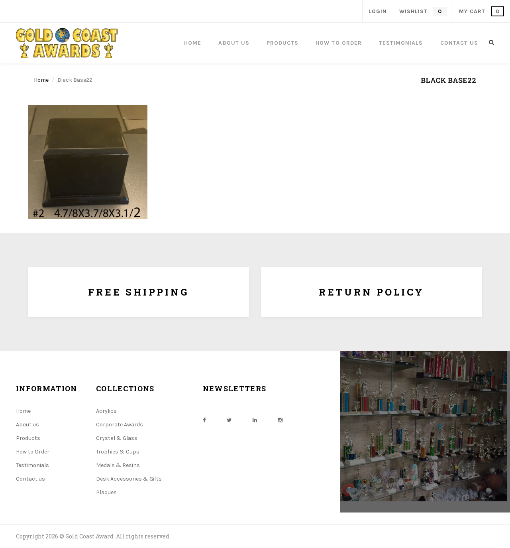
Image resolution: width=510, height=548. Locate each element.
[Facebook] (204, 420)
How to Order (32, 451)
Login (378, 11)
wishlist (420, 11)
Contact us (30, 478)
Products (28, 438)
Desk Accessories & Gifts (129, 478)
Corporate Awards (119, 424)
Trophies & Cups (117, 451)
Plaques (106, 492)
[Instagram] (280, 420)
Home (41, 80)
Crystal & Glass (116, 438)
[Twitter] (229, 420)
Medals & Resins (118, 465)
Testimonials (32, 465)
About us (27, 424)
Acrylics (106, 411)
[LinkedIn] (255, 420)
